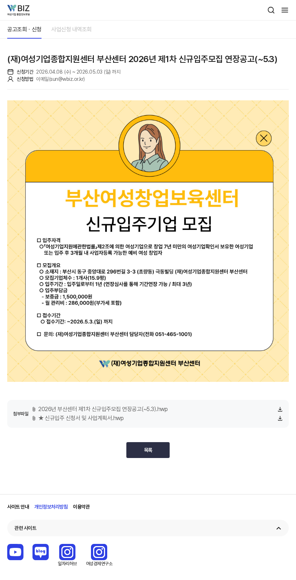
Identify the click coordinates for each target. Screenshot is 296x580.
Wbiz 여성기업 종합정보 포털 (18, 10)
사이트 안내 (18, 507)
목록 (148, 450)
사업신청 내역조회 (71, 29)
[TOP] (280, 571)
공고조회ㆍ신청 (24, 29)
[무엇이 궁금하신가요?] (280, 550)
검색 (271, 10)
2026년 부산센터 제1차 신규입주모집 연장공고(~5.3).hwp (102, 409)
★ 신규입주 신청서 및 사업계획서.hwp (80, 418)
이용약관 (81, 507)
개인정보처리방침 (51, 507)
